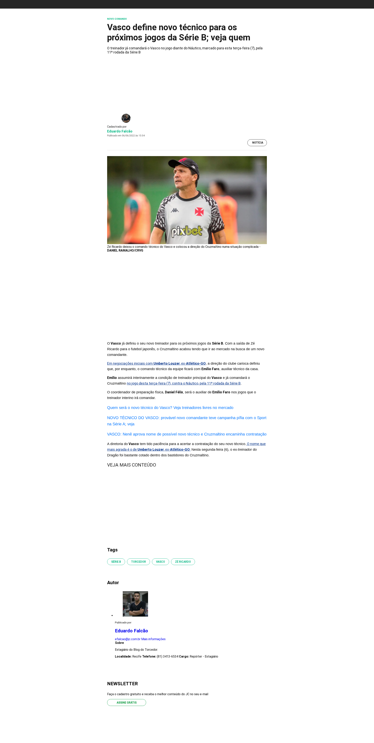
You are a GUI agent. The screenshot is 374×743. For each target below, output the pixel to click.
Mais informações (153, 639)
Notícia (257, 142)
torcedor (138, 561)
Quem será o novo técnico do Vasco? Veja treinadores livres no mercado (170, 407)
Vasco (160, 561)
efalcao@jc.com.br (127, 639)
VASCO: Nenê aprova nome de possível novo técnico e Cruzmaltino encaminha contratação (186, 434)
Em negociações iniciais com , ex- (156, 363)
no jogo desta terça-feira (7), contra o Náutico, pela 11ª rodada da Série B (184, 383)
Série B (116, 561)
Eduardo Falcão (119, 131)
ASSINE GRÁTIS (127, 702)
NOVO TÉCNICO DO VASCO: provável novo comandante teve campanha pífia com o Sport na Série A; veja (186, 421)
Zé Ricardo (183, 561)
